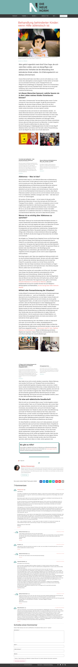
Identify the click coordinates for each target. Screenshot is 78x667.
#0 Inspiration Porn (44, 366)
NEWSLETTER (45, 15)
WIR (54, 15)
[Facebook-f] (58, 664)
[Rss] (65, 664)
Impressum (39, 664)
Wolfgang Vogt (20, 489)
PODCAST (15, 15)
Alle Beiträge (24, 475)
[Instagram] (62, 664)
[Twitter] (60, 664)
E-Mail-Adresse (17, 649)
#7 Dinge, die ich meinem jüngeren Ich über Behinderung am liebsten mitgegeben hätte (27, 365)
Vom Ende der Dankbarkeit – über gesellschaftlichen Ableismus (26, 160)
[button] (41, 481)
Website (15, 653)
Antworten (18, 527)
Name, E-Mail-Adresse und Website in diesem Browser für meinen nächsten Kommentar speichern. (36, 658)
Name (15, 644)
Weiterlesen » (21, 173)
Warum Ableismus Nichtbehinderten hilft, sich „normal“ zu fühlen (48, 161)
